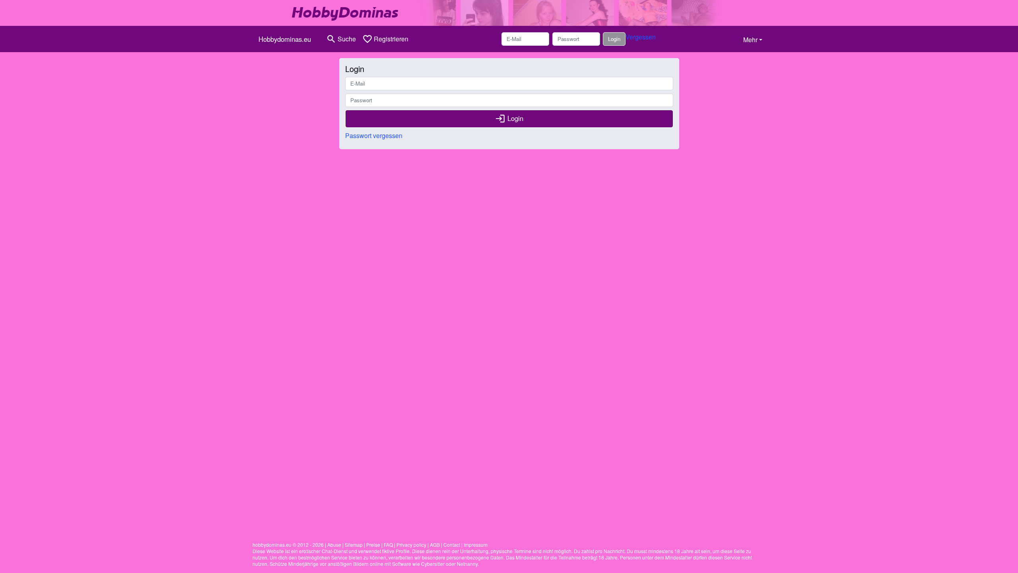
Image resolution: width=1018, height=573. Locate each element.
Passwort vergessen (373, 135)
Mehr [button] (750, 39)
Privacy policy (411, 544)
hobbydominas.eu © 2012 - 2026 (288, 544)
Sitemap (354, 544)
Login (614, 39)
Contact (451, 544)
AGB (435, 544)
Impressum (476, 544)
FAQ (388, 544)
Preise (373, 544)
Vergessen (641, 36)
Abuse (334, 544)
